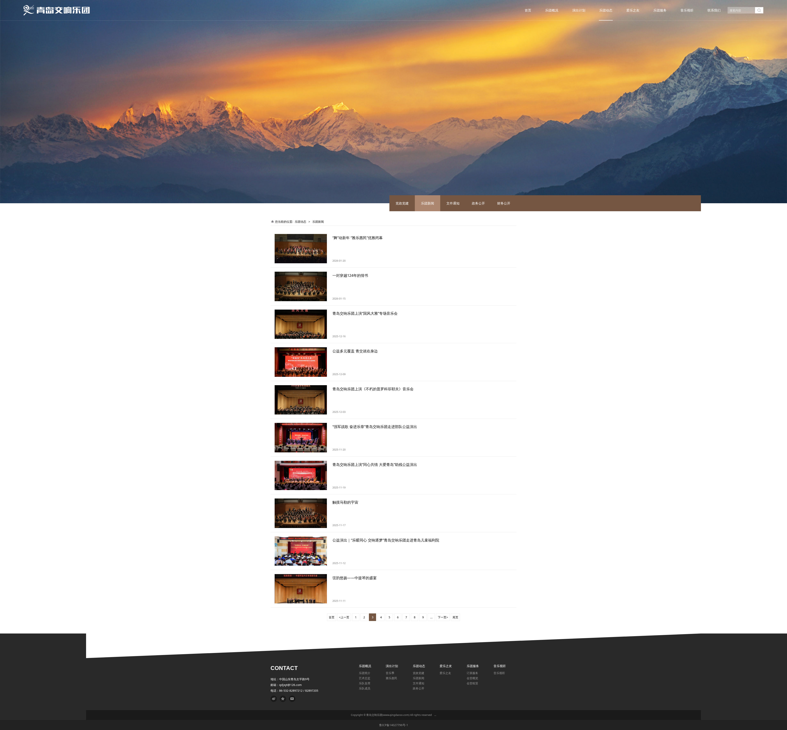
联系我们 (714, 10)
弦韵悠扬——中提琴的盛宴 (354, 577)
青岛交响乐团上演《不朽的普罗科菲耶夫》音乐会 (373, 388)
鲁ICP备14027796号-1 (393, 725)
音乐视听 (687, 10)
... (431, 617)
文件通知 (452, 203)
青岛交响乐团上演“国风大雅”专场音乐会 (365, 313)
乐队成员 (364, 688)
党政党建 (402, 203)
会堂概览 (472, 678)
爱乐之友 (632, 10)
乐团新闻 (427, 203)
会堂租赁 (472, 683)
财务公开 (503, 203)
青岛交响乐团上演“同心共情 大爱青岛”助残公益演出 (374, 464)
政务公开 (478, 203)
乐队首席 (364, 683)
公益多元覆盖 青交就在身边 (355, 351)
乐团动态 (605, 10)
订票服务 (472, 673)
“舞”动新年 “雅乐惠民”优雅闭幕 (357, 237)
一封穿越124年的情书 (350, 275)
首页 (528, 10)
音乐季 (390, 673)
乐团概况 (551, 10)
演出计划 (578, 10)
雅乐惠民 (391, 678)
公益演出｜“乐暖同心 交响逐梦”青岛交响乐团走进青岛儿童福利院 (385, 540)
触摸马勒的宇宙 (345, 502)
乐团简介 (364, 673)
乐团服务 (659, 10)
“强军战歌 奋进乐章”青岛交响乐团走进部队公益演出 (374, 426)
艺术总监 (364, 678)
